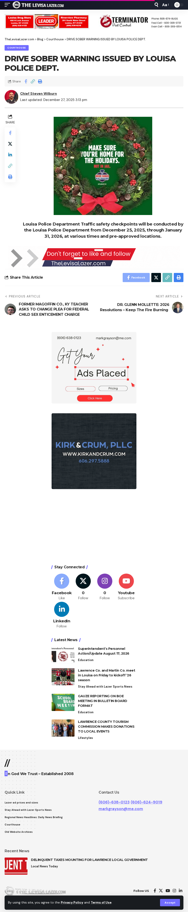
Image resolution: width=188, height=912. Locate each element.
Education (86, 660)
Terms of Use (101, 902)
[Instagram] (105, 587)
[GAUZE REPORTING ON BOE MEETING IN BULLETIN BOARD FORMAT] (63, 702)
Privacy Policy (72, 902)
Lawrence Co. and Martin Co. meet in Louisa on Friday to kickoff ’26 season (106, 675)
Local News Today (44, 866)
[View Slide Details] (47, 21)
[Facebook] (62, 587)
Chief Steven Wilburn (38, 93)
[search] (156, 5)
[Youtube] (126, 587)
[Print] (40, 81)
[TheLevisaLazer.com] (38, 5)
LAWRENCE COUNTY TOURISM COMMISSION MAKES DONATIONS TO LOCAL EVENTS (106, 726)
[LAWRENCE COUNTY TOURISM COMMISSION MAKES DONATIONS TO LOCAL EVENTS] (63, 728)
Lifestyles (85, 738)
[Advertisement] (94, 527)
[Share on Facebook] (25, 81)
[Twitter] (83, 587)
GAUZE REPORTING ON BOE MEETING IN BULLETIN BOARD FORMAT (102, 701)
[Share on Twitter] (10, 143)
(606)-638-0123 (114, 802)
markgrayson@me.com (121, 808)
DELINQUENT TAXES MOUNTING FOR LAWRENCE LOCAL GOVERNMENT (89, 860)
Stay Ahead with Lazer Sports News (105, 687)
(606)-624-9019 (146, 802)
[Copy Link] (33, 81)
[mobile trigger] (8, 5)
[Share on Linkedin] (10, 154)
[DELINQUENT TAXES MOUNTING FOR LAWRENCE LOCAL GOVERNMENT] (16, 866)
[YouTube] (167, 890)
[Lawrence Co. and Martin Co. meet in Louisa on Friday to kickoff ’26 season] (63, 676)
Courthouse (16, 47)
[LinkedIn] (62, 615)
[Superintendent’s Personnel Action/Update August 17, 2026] (63, 655)
